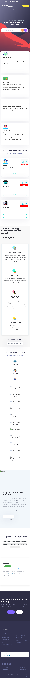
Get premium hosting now (15, 343)
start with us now (8, 517)
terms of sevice (23, 669)
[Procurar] (22, 30)
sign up (11, 612)
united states (25, 676)
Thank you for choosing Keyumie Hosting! (15, 568)
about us (5, 667)
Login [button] (26, 5)
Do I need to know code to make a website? (15, 544)
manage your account (21, 645)
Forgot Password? (20, 635)
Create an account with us (22, 637)
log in (19, 612)
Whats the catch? (15, 547)
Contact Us (18, 633)
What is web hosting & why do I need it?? (15, 541)
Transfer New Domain (6, 644)
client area (18, 642)
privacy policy (23, 667)
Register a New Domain (7, 642)
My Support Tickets (5, 639)
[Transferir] (25, 30)
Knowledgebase (5, 637)
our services (6, 669)
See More (15, 173)
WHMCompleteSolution (18, 581)
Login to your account (21, 640)
